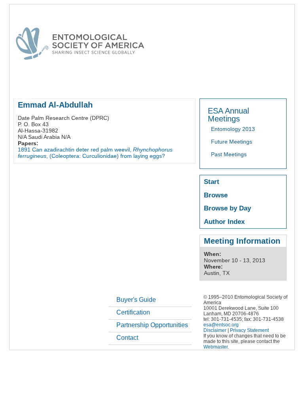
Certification (133, 312)
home (20, 84)
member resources (106, 84)
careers (277, 84)
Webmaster (215, 347)
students (250, 84)
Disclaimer (214, 330)
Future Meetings (231, 141)
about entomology (55, 84)
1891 (24, 149)
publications (180, 84)
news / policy (216, 84)
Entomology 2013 (233, 129)
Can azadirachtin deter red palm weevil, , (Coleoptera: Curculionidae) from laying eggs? (95, 152)
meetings (147, 84)
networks (24, 98)
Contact (127, 337)
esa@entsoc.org (221, 325)
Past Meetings (229, 154)
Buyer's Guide (136, 299)
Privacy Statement (249, 330)
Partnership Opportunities (152, 325)
